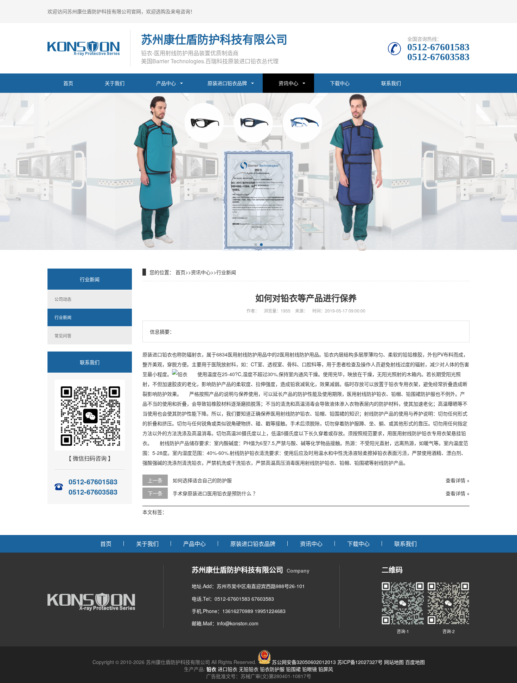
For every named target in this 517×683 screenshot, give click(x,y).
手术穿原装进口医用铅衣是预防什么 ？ (215, 493)
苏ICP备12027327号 (360, 661)
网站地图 (394, 661)
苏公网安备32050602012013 (304, 661)
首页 (68, 82)
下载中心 (340, 82)
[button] (255, 244)
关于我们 (115, 82)
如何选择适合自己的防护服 (202, 480)
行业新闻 (63, 317)
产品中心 (166, 82)
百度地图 (415, 661)
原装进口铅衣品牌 (227, 82)
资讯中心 (288, 82)
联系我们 (391, 82)
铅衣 (211, 668)
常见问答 (63, 336)
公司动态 (63, 299)
